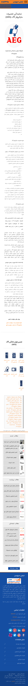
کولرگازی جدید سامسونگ (11, 550)
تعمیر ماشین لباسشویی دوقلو (11, 560)
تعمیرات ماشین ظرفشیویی (20, 655)
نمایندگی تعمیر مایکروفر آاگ (15, 421)
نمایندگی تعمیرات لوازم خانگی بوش (11, 491)
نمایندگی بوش (20, 674)
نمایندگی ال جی (9, 676)
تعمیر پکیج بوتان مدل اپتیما (11, 555)
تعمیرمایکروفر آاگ (17, 408)
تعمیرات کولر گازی (21, 659)
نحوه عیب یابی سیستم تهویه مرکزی (11, 473)
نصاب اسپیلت (11, 462)
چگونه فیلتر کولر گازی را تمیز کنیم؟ (11, 442)
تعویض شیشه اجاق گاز (11, 457)
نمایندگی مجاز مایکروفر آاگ (15, 404)
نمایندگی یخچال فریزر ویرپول (11, 545)
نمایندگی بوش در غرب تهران (11, 501)
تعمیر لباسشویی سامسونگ (11, 496)
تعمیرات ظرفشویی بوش (11, 506)
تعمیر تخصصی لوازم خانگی (11, 452)
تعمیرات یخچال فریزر (21, 648)
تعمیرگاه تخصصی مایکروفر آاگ (14, 415)
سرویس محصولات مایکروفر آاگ (14, 419)
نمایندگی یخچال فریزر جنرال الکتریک (11, 486)
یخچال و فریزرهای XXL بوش (11, 529)
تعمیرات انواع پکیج (21, 663)
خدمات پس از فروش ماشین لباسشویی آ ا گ (11, 535)
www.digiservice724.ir (15, 620)
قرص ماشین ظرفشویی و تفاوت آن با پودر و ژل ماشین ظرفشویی (11, 447)
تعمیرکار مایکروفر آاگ (14, 402)
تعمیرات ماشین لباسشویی (20, 651)
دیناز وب (13, 681)
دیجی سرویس (18, 2)
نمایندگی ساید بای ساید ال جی (11, 540)
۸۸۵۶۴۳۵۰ (5, 2)
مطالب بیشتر (14, 568)
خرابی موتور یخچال (11, 468)
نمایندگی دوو (12, 674)
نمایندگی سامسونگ (19, 676)
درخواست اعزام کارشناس (5, 6)
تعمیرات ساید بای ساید (20, 644)
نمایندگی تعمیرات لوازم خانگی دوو (11, 511)
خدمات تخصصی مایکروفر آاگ (14, 417)
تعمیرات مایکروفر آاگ (14, 413)
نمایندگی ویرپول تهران (11, 517)
